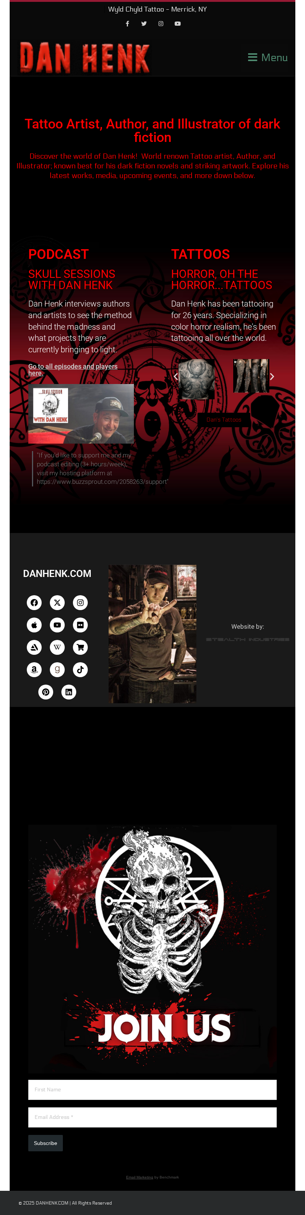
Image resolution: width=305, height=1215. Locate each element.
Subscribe (45, 1143)
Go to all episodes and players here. (73, 369)
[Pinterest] (45, 692)
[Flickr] (80, 625)
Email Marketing (139, 1177)
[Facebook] (127, 24)
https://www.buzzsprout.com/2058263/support (102, 481)
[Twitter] (144, 24)
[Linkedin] (68, 692)
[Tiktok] (80, 669)
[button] (175, 376)
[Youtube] (177, 24)
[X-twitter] (57, 602)
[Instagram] (161, 24)
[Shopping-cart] (80, 647)
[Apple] (34, 625)
